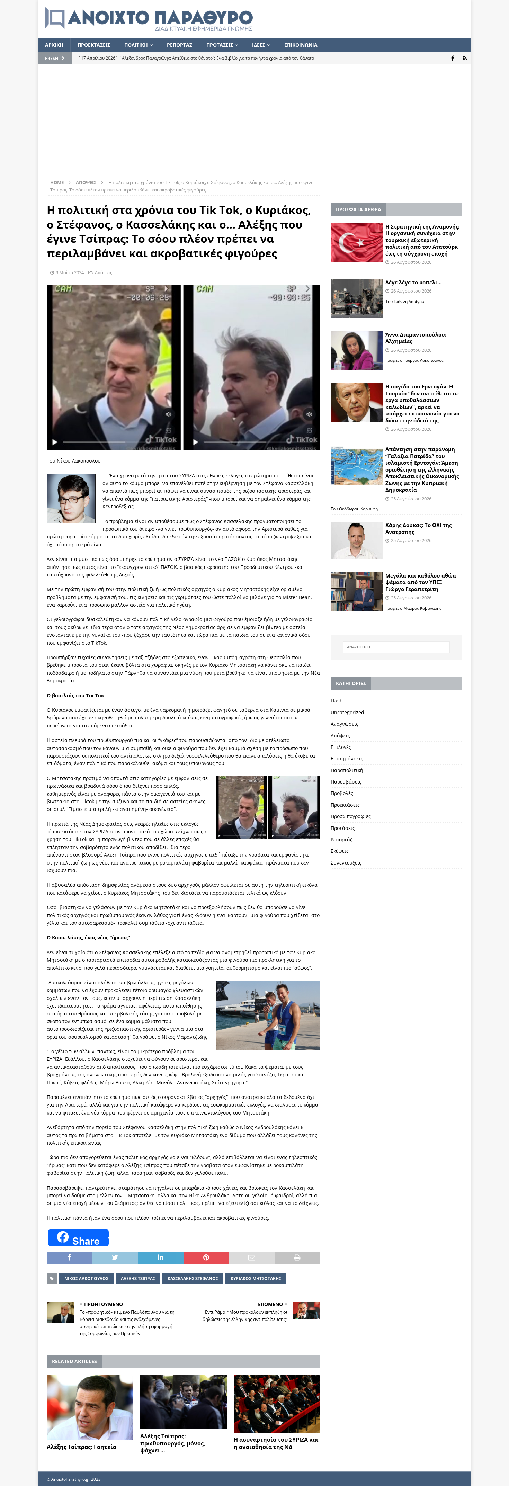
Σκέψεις (340, 851)
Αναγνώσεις (344, 723)
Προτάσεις (343, 828)
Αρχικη (54, 45)
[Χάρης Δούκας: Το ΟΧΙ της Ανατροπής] (357, 540)
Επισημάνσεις (347, 758)
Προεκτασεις (94, 45)
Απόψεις (103, 272)
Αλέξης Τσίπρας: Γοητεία (81, 1447)
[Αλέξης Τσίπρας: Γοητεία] (90, 1407)
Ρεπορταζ (179, 45)
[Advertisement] (254, 125)
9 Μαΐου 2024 (70, 272)
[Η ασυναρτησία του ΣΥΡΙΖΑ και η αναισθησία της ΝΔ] (277, 1404)
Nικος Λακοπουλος (86, 1278)
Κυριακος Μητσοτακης (256, 1278)
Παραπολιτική (347, 770)
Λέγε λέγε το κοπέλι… (413, 282)
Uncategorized (347, 712)
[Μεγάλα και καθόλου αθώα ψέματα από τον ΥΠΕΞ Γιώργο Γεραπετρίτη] (357, 591)
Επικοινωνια (301, 45)
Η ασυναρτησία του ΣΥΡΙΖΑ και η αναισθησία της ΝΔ (276, 1443)
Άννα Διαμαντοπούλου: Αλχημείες (415, 338)
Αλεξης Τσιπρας (138, 1278)
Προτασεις (219, 45)
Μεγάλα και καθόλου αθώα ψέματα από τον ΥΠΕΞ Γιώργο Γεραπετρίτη (420, 582)
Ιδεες (258, 45)
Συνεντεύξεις (346, 862)
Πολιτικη (136, 45)
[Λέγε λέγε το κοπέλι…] (357, 298)
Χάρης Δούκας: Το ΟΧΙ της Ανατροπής (418, 528)
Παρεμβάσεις (346, 781)
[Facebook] (453, 58)
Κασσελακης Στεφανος (193, 1278)
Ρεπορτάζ (341, 839)
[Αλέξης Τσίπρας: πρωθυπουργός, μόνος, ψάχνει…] (183, 1402)
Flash (337, 700)
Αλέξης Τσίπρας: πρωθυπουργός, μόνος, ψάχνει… (172, 1443)
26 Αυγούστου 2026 (411, 262)
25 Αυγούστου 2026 (411, 498)
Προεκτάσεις (345, 805)
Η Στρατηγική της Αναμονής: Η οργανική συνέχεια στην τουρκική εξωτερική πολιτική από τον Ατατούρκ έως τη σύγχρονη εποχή (422, 240)
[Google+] (465, 58)
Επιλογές (341, 747)
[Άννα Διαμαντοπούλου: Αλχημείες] (357, 350)
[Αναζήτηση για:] (396, 647)
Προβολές (342, 793)
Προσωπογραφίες (351, 816)
